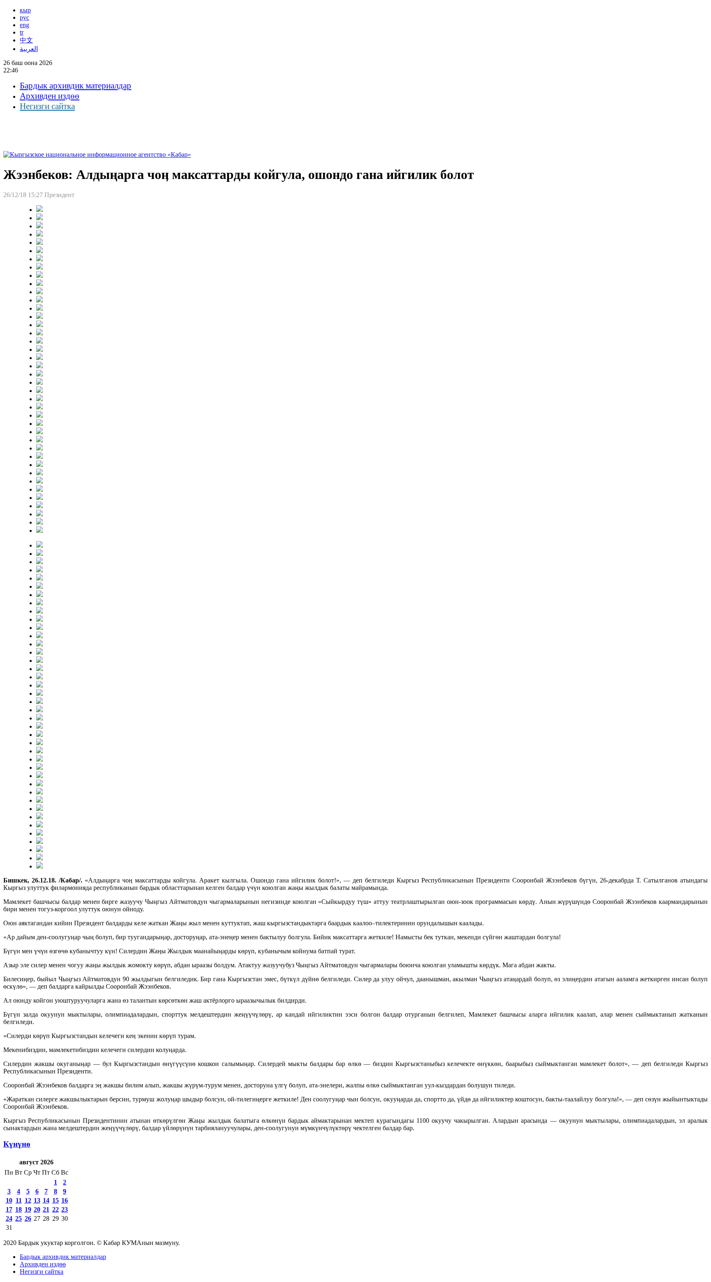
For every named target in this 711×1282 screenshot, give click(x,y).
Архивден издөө (49, 96)
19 (28, 1209)
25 (18, 1218)
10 (9, 1200)
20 (37, 1209)
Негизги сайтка (47, 106)
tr (21, 32)
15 (55, 1200)
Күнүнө (16, 1144)
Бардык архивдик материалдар (75, 86)
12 (28, 1200)
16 (64, 1200)
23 (64, 1209)
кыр (25, 10)
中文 (26, 40)
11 (19, 1200)
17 (9, 1209)
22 (55, 1209)
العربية (29, 48)
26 (28, 1218)
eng (24, 24)
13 (37, 1200)
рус (24, 17)
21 (46, 1209)
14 (46, 1200)
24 (9, 1218)
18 (18, 1209)
